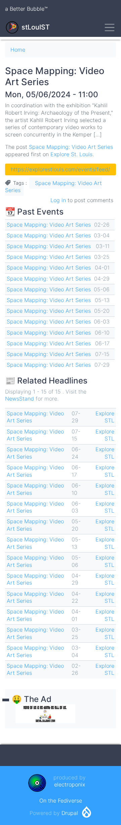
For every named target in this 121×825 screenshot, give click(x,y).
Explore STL (104, 417)
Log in (58, 200)
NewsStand (19, 398)
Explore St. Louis (71, 154)
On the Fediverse (60, 800)
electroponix (69, 784)
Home (17, 49)
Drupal (70, 813)
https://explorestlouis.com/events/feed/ (60, 169)
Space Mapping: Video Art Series (71, 146)
